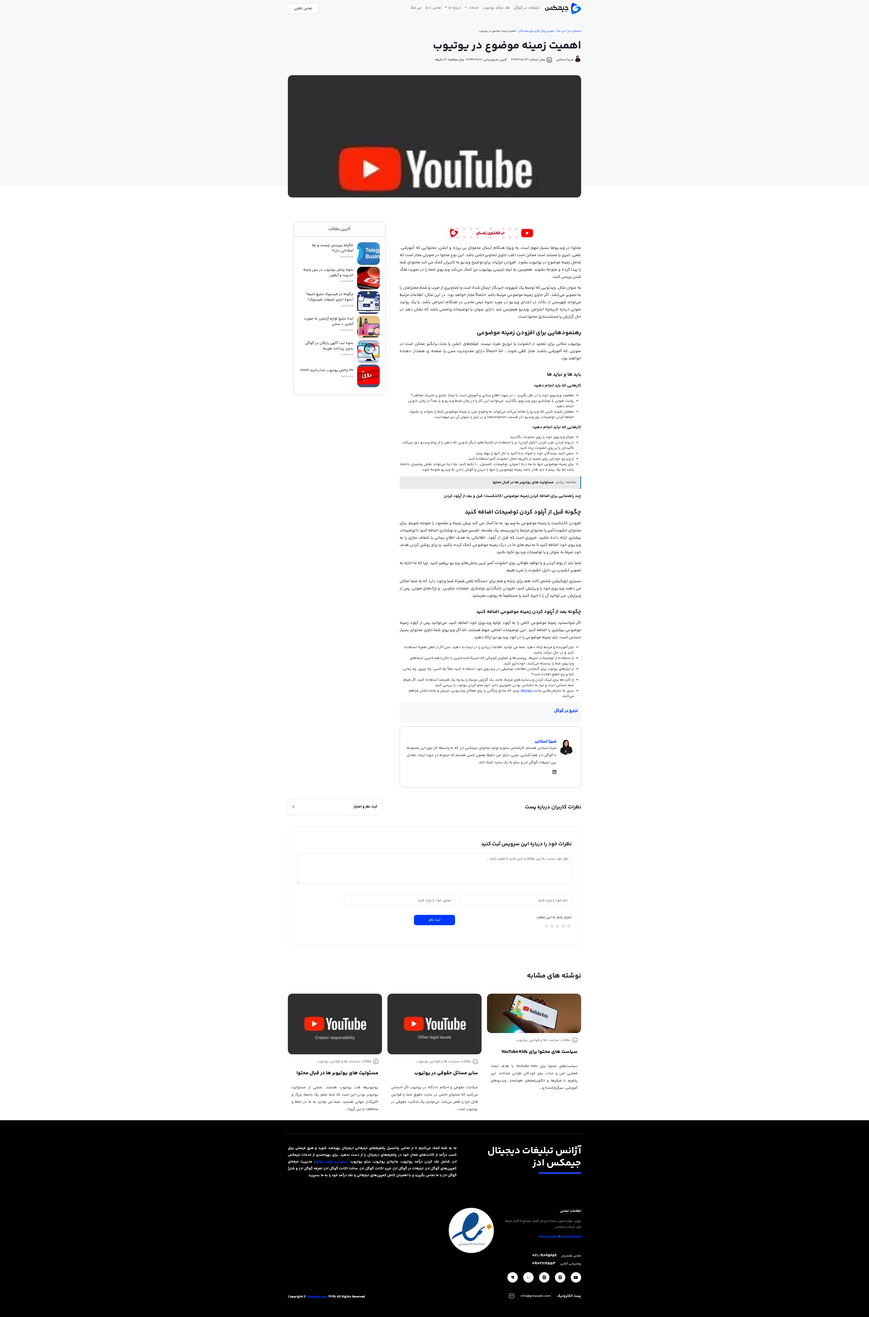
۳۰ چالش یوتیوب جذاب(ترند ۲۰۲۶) (326, 370)
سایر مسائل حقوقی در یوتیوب (446, 1073)
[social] (576, 1277)
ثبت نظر (435, 920)
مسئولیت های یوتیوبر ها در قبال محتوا (337, 1073)
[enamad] (471, 1230)
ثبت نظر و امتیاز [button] (365, 807)
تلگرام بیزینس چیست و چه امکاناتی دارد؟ (332, 248)
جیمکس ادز (574, 31)
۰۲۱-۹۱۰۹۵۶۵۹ (544, 1256)
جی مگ (416, 8)
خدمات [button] (473, 8)
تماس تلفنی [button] (303, 8)
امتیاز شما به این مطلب (554, 917)
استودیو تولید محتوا (331, 1162)
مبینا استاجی (545, 741)
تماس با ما (433, 8)
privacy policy (548, 1236)
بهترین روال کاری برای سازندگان (536, 31)
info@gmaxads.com (535, 1296)
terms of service (571, 1236)
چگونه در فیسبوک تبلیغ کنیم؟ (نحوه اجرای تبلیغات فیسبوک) (329, 297)
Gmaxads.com (317, 1297)
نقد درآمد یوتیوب (496, 8)
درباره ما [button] (454, 8)
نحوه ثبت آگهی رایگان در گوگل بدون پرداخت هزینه (329, 346)
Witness (526, 691)
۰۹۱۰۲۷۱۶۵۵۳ (544, 1264)
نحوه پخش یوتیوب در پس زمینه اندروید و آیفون (328, 272)
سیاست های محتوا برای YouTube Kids (539, 1052)
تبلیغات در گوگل (527, 8)
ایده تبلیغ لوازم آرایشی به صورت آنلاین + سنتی (328, 321)
